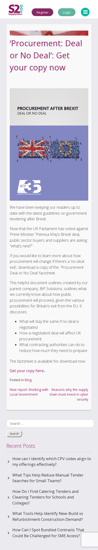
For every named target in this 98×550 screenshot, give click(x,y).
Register (43, 12)
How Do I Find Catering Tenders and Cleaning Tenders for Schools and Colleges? (45, 497)
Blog (28, 380)
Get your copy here (27, 370)
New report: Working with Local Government (29, 392)
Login (67, 12)
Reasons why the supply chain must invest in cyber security (68, 394)
